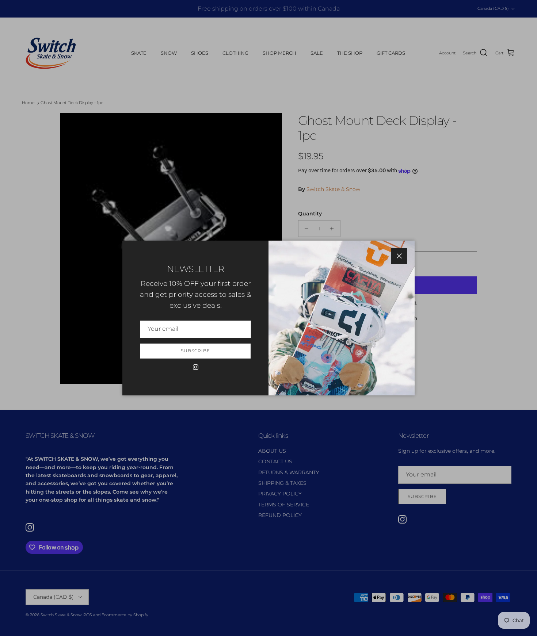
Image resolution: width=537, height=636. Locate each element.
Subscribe (195, 350)
